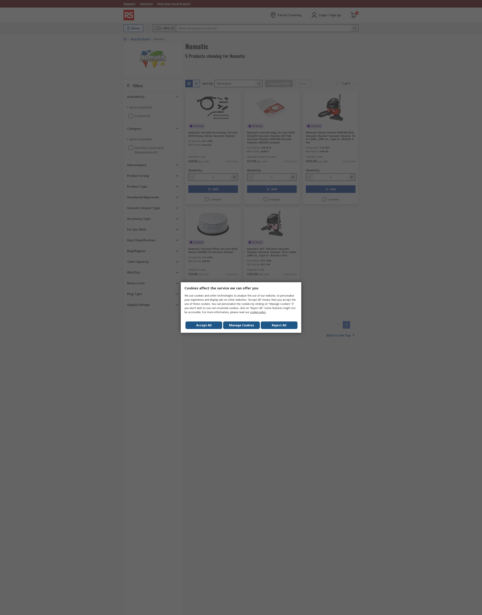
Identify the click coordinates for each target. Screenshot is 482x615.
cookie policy (258, 312)
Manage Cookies (241, 325)
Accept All (204, 325)
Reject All (279, 325)
